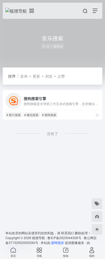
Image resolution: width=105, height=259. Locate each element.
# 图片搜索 (13, 115)
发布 (24, 76)
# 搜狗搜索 (49, 115)
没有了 (52, 133)
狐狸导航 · (39, 237)
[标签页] (97, 203)
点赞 (61, 76)
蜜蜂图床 (57, 242)
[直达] (97, 114)
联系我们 (67, 233)
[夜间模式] (97, 229)
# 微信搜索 (31, 115)
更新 (36, 76)
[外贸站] (97, 216)
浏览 (48, 76)
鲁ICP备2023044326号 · (65, 237)
